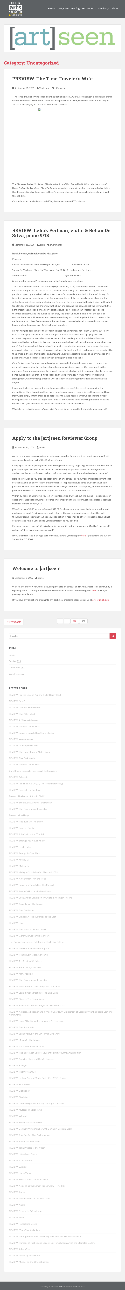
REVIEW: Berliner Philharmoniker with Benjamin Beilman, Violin (40, 1128)
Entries (15, 661)
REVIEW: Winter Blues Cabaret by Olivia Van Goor (34, 986)
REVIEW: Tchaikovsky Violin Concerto (28, 954)
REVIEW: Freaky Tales (20, 847)
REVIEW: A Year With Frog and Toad (27, 878)
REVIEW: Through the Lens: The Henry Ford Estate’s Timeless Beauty (45, 1236)
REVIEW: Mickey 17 (19, 859)
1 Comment (60, 88)
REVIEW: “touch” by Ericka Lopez (25, 1211)
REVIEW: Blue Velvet (20, 1084)
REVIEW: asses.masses (21, 739)
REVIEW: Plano (17, 1217)
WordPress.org (16, 673)
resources (87, 8)
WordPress (80, 1286)
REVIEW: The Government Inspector (28, 809)
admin (42, 447)
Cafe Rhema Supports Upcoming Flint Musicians (33, 770)
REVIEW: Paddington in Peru (23, 745)
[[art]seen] (15, 6)
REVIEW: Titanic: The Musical (24, 726)
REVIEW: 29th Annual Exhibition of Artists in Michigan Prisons (40, 897)
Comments (17, 667)
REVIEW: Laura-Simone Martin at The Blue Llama (33, 992)
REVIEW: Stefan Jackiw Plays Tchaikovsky (30, 802)
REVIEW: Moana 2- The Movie (24, 1040)
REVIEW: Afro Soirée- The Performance (29, 1135)
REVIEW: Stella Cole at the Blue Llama (28, 1179)
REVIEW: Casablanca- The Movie (26, 904)
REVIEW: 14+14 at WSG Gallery (25, 961)
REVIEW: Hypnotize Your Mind (24, 1141)
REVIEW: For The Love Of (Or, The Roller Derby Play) (36, 783)
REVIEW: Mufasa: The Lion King (25, 1109)
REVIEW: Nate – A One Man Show (26, 1046)
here (83, 535)
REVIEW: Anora (17, 1192)
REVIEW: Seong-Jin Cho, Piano (24, 853)
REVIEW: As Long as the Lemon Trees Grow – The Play (37, 1185)
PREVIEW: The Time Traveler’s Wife (52, 79)
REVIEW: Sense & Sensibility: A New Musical (31, 732)
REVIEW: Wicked (18, 1116)
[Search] (113, 636)
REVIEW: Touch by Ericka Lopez (25, 1255)
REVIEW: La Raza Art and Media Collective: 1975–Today (37, 1078)
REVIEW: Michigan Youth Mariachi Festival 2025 (33, 872)
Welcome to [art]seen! (36, 568)
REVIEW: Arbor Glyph (20, 1249)
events (52, 8)
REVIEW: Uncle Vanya (20, 1173)
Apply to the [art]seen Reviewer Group (54, 438)
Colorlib (60, 1286)
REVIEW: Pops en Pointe (22, 828)
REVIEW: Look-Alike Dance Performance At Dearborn (36, 1021)
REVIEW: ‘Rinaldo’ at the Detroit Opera (29, 948)
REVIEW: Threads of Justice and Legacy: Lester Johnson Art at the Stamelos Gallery (52, 1242)
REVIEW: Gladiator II (19, 1097)
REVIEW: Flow (16, 923)
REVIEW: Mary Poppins (21, 973)
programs (63, 8)
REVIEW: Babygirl (18, 1065)
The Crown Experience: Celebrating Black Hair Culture (36, 942)
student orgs (103, 8)
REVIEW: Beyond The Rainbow (25, 789)
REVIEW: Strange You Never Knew (27, 840)
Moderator (44, 88)
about (115, 8)
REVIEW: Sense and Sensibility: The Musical (31, 885)
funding (75, 8)
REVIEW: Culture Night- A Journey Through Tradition (36, 1103)
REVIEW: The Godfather (21, 910)
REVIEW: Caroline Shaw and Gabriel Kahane (31, 1059)
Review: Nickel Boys (19, 815)
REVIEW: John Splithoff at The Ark (26, 834)
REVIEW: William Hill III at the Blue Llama (29, 1198)
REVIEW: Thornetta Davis (22, 1071)
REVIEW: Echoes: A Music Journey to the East (32, 916)
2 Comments (55, 244)
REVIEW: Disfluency (19, 1090)
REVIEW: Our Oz (17, 701)
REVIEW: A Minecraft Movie (23, 720)
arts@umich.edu (100, 599)
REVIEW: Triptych (18, 777)
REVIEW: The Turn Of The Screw (26, 821)
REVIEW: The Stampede (21, 1027)
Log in (12, 654)
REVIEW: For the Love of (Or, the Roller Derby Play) (35, 694)
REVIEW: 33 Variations (20, 1160)
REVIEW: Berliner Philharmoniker (25, 1122)
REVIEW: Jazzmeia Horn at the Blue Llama (30, 891)
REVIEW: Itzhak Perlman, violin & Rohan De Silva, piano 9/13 (61, 232)
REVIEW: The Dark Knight (22, 758)
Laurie (42, 244)
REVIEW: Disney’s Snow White (25, 707)
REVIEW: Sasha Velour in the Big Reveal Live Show (34, 1033)
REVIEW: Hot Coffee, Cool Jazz (25, 967)
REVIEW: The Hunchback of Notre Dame (29, 751)
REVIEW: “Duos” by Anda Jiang (25, 1230)
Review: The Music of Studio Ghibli (26, 796)
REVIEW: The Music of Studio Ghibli (27, 929)
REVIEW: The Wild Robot (22, 713)
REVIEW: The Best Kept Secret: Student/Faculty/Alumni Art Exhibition (45, 1052)
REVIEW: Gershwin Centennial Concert (29, 935)
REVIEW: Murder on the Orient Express (29, 1261)
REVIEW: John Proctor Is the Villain (27, 1147)
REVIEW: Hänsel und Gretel (23, 1154)
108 (74, 621)
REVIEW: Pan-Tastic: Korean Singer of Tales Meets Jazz (37, 1005)
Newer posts (14, 622)
